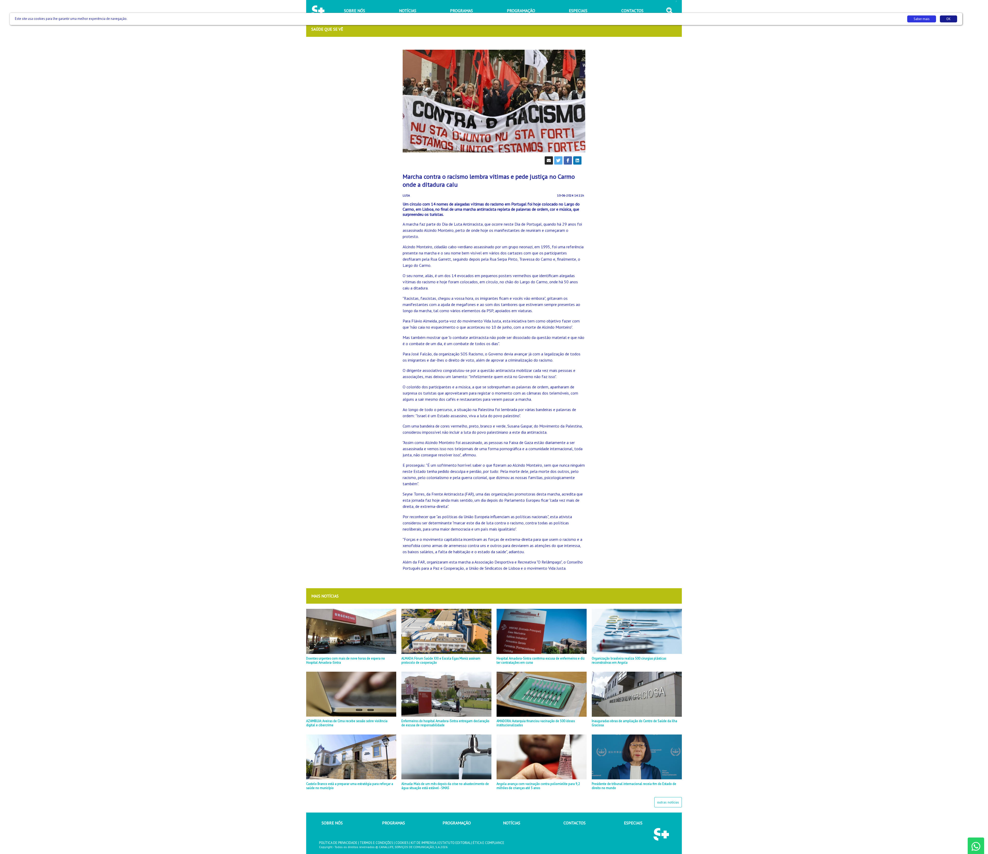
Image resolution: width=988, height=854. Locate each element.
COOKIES (402, 843)
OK (948, 19)
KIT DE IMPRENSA (423, 843)
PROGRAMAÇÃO (457, 822)
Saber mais (922, 19)
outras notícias (668, 802)
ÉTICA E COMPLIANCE (488, 843)
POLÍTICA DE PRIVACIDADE (338, 843)
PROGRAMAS (393, 822)
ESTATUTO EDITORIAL (454, 843)
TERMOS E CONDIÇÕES (376, 843)
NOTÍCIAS (511, 822)
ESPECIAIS (633, 822)
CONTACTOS (574, 822)
